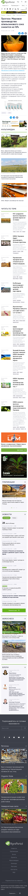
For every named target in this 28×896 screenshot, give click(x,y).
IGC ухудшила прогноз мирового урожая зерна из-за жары (19, 217)
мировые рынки (21, 345)
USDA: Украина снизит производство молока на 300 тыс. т (18, 382)
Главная (3, 15)
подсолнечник (22, 427)
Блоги (23, 5)
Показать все (13, 610)
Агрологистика (15, 322)
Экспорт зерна (22, 320)
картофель (19, 300)
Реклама (14, 866)
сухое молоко (15, 397)
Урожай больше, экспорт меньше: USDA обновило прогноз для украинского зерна (19, 355)
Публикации (14, 851)
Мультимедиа (14, 860)
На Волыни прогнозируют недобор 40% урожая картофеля (18, 287)
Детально (20, 450)
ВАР (17, 276)
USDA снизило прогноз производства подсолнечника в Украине (19, 406)
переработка (22, 344)
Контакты (14, 869)
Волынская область (16, 302)
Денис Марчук (16, 278)
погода (14, 231)
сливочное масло (19, 395)
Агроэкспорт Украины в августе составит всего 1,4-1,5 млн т (20, 310)
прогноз (4, 112)
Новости (9, 15)
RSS (14, 872)
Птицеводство (15, 253)
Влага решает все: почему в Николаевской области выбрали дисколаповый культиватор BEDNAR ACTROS (13, 657)
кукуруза (20, 276)
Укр (18, 2)
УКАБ (14, 320)
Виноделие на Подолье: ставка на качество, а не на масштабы (12, 636)
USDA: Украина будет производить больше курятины (19, 239)
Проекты (14, 857)
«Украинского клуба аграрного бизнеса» (12, 70)
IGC (20, 231)
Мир (14, 15)
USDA (9, 112)
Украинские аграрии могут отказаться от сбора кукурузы (19, 261)
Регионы (22, 302)
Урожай (23, 231)
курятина (14, 251)
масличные (15, 345)
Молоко (20, 397)
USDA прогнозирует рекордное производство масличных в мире (19, 331)
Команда (14, 863)
